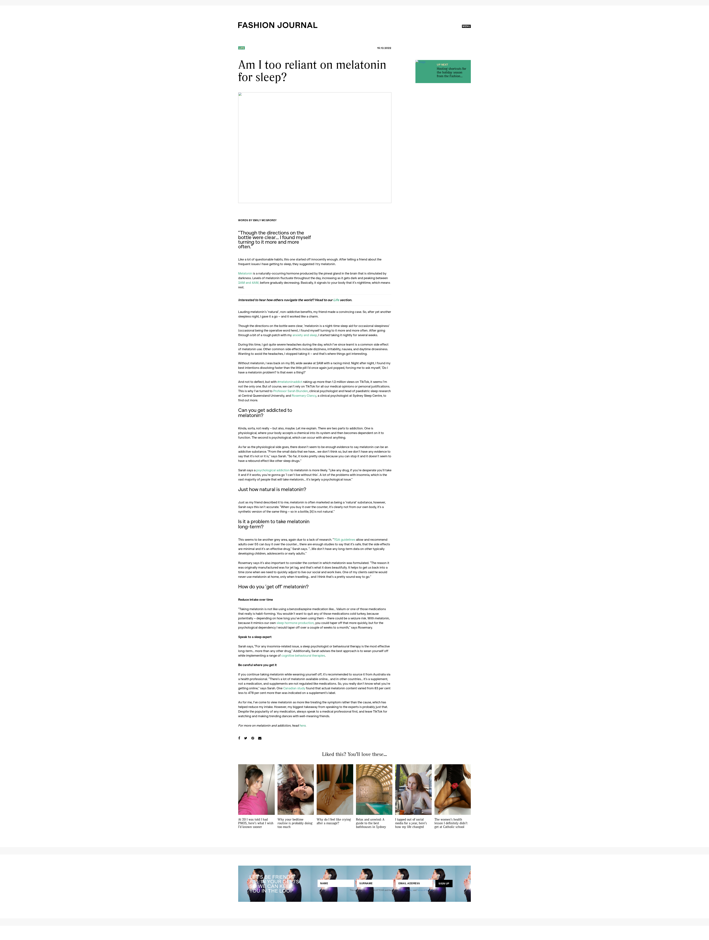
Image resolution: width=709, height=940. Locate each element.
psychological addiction (273, 470)
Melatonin (245, 273)
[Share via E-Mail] (259, 738)
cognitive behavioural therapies (303, 655)
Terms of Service (425, 889)
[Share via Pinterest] (252, 738)
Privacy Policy (406, 889)
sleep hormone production (295, 623)
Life (241, 47)
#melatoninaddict (289, 381)
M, (248, 282)
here (302, 725)
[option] (314, 147)
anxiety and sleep (304, 335)
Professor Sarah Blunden (290, 391)
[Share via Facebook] (239, 738)
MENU (466, 26)
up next (442, 64)
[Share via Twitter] (245, 738)
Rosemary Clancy (304, 395)
